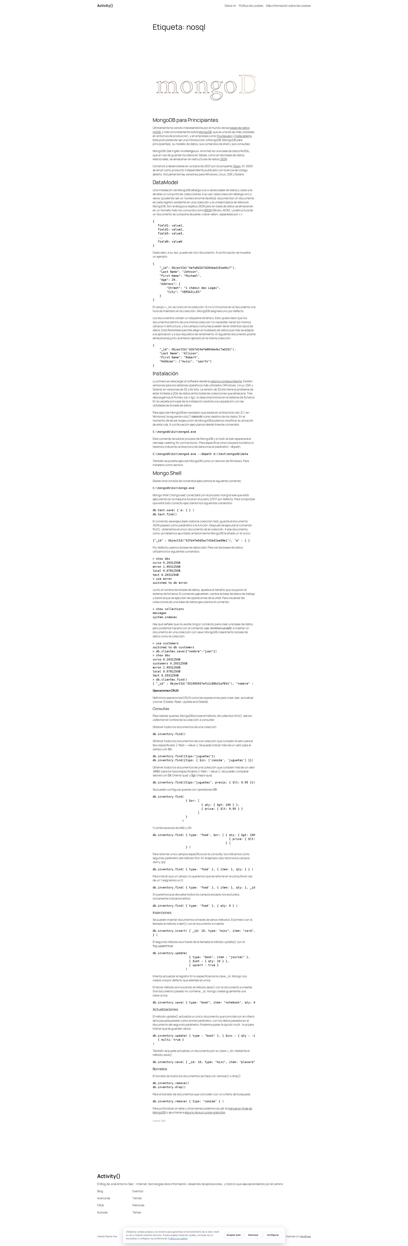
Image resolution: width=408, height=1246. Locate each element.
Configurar (273, 1235)
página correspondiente (226, 381)
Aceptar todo (234, 1235)
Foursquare (224, 136)
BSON (208, 210)
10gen (237, 166)
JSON (223, 159)
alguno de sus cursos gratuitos (205, 1112)
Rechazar (253, 1235)
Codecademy (243, 136)
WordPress (305, 1236)
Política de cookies (177, 1238)
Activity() (105, 5)
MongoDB (205, 132)
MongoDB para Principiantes (185, 120)
